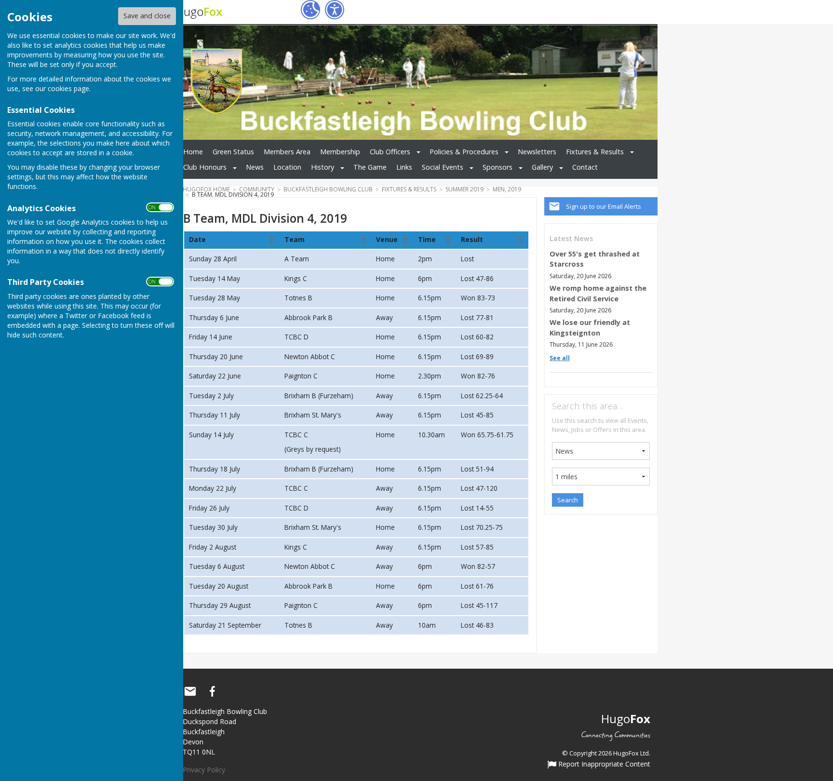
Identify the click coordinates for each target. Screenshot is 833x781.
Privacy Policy (204, 769)
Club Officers (390, 151)
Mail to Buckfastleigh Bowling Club (190, 691)
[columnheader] (232, 240)
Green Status (233, 151)
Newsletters (537, 151)
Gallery (542, 167)
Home (193, 151)
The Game (370, 167)
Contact (585, 167)
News (255, 167)
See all (560, 358)
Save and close (147, 15)
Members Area (287, 151)
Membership (340, 151)
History (322, 167)
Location (287, 167)
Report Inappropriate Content (603, 764)
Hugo (198, 11)
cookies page (68, 88)
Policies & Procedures (464, 151)
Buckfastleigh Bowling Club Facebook (212, 691)
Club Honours (205, 167)
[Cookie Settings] (310, 9)
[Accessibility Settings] (334, 9)
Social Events (442, 167)
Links (404, 167)
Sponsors (497, 167)
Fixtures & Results (595, 151)
